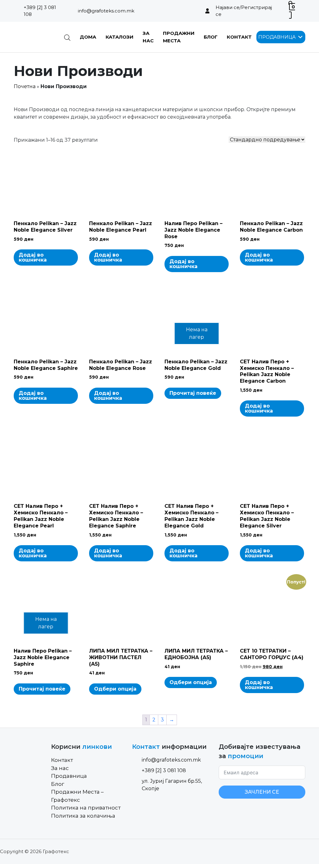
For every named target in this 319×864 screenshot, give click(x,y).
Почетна (25, 86)
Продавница (69, 776)
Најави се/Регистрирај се (244, 10)
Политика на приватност (86, 808)
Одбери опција (115, 689)
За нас (60, 768)
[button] (277, 37)
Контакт (239, 37)
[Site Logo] (34, 37)
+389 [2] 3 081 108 (40, 10)
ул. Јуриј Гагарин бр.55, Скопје (172, 784)
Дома (88, 37)
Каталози (119, 37)
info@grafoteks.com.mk (106, 11)
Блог (210, 37)
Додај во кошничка (33, 257)
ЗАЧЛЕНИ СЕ (262, 792)
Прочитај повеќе (192, 393)
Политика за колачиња (83, 816)
